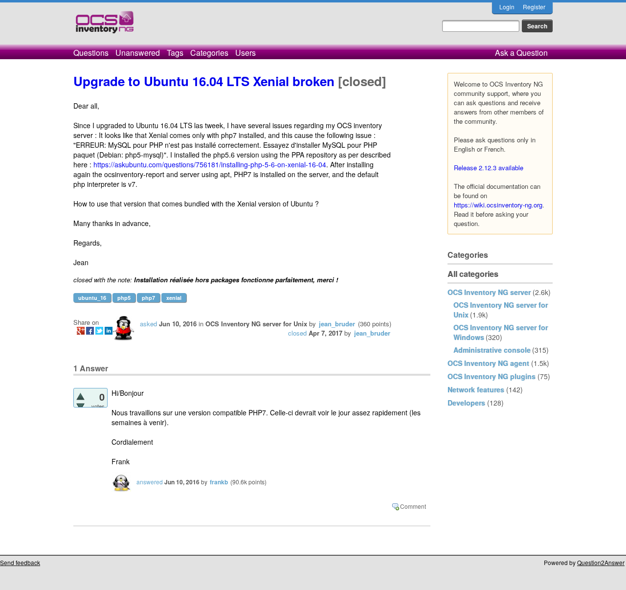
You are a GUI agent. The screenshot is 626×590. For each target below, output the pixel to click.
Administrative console (492, 350)
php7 (148, 297)
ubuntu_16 (92, 297)
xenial (173, 297)
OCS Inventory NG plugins (491, 376)
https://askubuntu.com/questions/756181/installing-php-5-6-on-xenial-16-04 (209, 164)
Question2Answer (601, 562)
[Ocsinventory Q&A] (104, 26)
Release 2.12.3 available (488, 167)
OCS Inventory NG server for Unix (256, 323)
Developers (466, 403)
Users (245, 52)
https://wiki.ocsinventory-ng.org (498, 204)
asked (148, 323)
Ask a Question (521, 52)
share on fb (90, 331)
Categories (209, 52)
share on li (108, 331)
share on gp (81, 331)
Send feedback (20, 562)
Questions (91, 52)
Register (534, 6)
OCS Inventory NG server (489, 292)
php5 (124, 297)
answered (149, 481)
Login (506, 6)
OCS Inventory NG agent (488, 363)
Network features (475, 389)
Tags (175, 52)
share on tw (99, 331)
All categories (472, 273)
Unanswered (137, 52)
